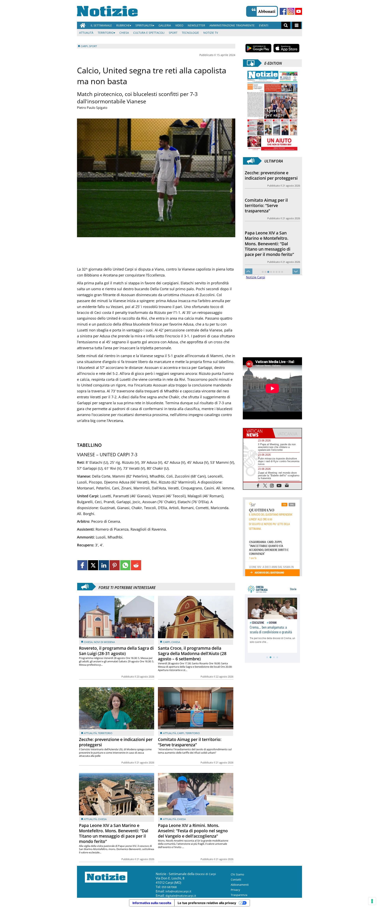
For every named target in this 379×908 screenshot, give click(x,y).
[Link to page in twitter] (93, 565)
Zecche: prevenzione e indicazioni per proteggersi (116, 742)
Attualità (86, 33)
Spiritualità (144, 25)
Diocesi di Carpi (205, 874)
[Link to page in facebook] (82, 565)
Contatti (236, 879)
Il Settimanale (101, 25)
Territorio (106, 33)
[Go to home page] (82, 25)
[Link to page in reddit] (136, 565)
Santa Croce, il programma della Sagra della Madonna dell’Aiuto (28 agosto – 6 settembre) (192, 653)
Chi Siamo (237, 874)
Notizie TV (210, 33)
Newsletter (196, 25)
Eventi (263, 25)
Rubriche (123, 25)
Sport (173, 33)
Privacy (235, 890)
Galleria (165, 25)
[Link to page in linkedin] (104, 565)
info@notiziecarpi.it (178, 891)
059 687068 (169, 887)
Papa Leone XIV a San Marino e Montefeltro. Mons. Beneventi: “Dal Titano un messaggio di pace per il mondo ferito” (113, 833)
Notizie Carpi (255, 288)
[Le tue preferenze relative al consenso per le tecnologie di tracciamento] (372, 901)
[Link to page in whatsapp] (125, 565)
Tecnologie (190, 33)
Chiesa (124, 33)
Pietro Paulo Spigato (92, 107)
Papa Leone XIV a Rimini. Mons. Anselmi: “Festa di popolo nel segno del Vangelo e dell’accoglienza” (193, 831)
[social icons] (258, 496)
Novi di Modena (104, 642)
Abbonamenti (240, 885)
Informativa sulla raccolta (151, 903)
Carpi (166, 642)
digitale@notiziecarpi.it (180, 896)
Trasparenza (239, 895)
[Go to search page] (285, 25)
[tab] (257, 443)
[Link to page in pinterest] (115, 565)
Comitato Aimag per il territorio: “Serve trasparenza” (189, 742)
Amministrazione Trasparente (232, 25)
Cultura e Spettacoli (148, 33)
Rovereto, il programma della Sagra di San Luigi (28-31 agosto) (116, 650)
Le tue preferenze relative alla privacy (207, 903)
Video (179, 25)
